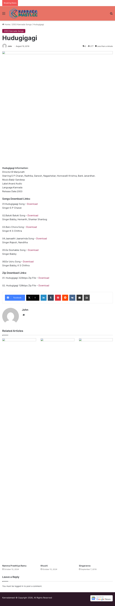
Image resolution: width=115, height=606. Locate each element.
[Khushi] (57, 450)
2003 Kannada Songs (22, 24)
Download (32, 203)
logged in (19, 586)
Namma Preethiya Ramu (14, 565)
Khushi (44, 565)
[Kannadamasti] (23, 13)
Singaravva (84, 565)
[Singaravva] (96, 450)
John (10, 46)
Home (7, 24)
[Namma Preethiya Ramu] (19, 450)
